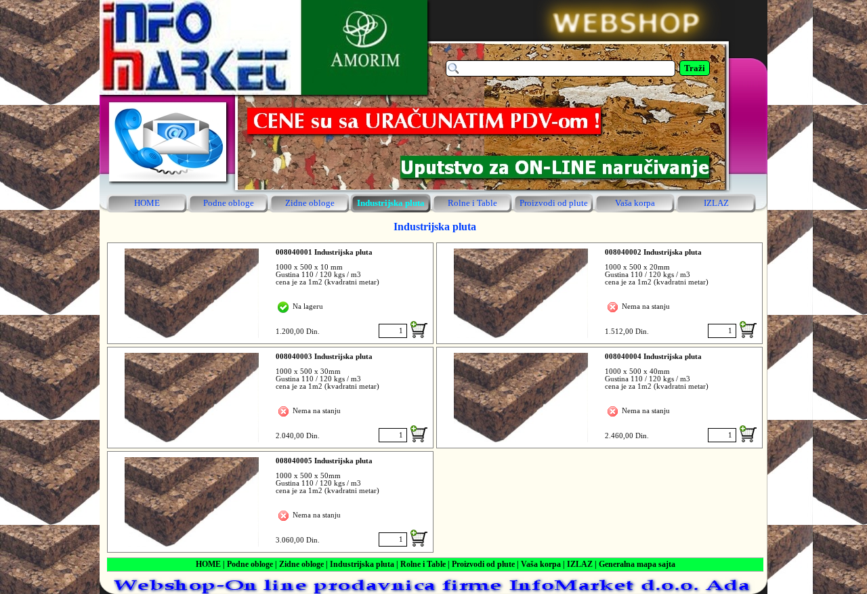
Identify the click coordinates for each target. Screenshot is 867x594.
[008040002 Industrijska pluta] (521, 293)
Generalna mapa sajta (637, 564)
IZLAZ (580, 564)
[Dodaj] (418, 329)
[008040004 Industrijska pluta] (521, 397)
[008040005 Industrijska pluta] (192, 502)
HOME (208, 564)
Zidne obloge (301, 564)
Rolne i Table (423, 564)
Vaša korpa (541, 564)
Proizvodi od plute (483, 564)
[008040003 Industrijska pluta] (192, 397)
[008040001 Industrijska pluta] (192, 293)
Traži (694, 68)
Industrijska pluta (362, 564)
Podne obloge (250, 564)
